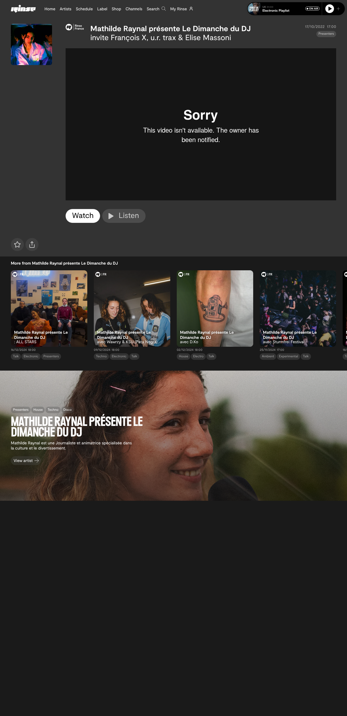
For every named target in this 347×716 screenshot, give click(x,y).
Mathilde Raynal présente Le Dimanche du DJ (170, 28)
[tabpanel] (201, 124)
